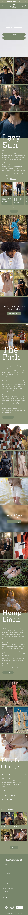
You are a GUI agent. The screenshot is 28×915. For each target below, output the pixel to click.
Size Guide (5, 870)
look (21, 784)
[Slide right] (16, 207)
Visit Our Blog (8, 672)
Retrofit (3, 843)
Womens (14, 34)
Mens (14, 38)
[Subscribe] (23, 864)
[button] (2, 6)
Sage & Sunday (12, 913)
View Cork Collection (14, 313)
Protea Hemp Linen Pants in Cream (6, 199)
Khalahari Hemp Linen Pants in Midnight (18, 199)
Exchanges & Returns (7, 877)
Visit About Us (8, 417)
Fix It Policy (5, 883)
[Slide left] (11, 207)
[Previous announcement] (2, 1)
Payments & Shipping (7, 873)
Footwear (17, 843)
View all (14, 211)
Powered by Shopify (18, 913)
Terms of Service (6, 880)
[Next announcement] (25, 1)
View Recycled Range (14, 522)
